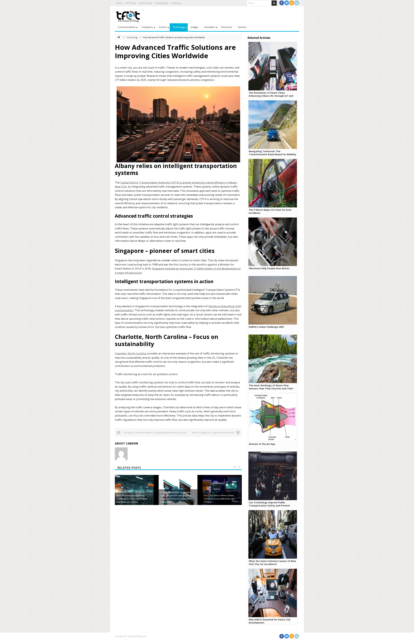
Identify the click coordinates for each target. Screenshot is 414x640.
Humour (242, 27)
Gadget (194, 27)
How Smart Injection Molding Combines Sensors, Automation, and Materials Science (132, 498)
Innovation (209, 27)
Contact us (176, 3)
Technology (179, 27)
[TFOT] (128, 15)
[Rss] (291, 2)
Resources (226, 27)
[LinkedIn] (296, 2)
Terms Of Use (145, 3)
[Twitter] (286, 2)
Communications (127, 27)
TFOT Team (130, 3)
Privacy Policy (161, 3)
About (119, 3)
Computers (147, 27)
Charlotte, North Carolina (130, 353)
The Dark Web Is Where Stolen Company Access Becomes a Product (219, 498)
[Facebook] (281, 2)
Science (163, 27)
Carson (132, 443)
